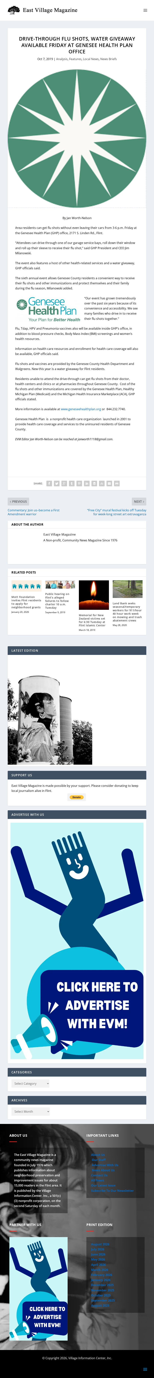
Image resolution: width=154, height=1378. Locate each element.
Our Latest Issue (103, 1185)
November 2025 (102, 1290)
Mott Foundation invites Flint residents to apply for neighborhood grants (26, 602)
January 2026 (100, 1280)
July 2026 (97, 1249)
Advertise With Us (104, 1165)
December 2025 (102, 1285)
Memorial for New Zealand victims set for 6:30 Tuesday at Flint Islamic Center (92, 620)
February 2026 (101, 1275)
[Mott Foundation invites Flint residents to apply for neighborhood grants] (26, 586)
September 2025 (103, 1300)
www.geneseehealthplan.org (81, 409)
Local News (91, 59)
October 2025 (101, 1295)
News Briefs (108, 59)
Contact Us (99, 1175)
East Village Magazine (59, 534)
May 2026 (98, 1259)
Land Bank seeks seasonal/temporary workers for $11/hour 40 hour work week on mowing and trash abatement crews (127, 612)
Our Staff (98, 1160)
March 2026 (99, 1270)
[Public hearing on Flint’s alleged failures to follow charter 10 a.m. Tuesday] (60, 584)
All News (97, 1180)
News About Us (103, 1170)
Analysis (62, 59)
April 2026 (98, 1265)
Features (75, 59)
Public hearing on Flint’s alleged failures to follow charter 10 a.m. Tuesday (57, 600)
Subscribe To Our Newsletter (112, 1191)
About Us (98, 1155)
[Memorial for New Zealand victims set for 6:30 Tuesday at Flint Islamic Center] (94, 595)
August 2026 (100, 1244)
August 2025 (100, 1305)
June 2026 (98, 1254)
